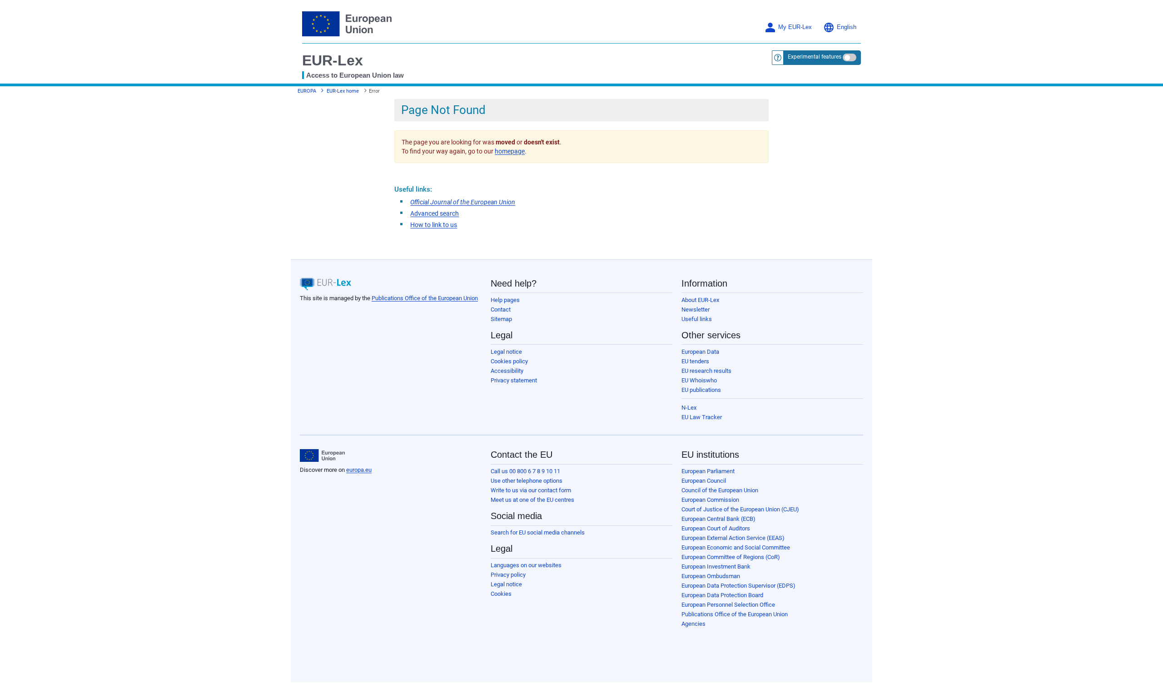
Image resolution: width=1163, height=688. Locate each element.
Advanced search (434, 213)
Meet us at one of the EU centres (532, 499)
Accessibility (507, 370)
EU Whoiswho (699, 380)
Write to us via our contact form (531, 490)
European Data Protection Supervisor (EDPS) (738, 585)
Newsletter (695, 309)
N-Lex (688, 407)
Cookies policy (509, 361)
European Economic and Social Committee (735, 547)
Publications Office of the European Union (425, 298)
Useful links (696, 319)
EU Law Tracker (701, 417)
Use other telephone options (526, 480)
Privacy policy (508, 574)
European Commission (710, 499)
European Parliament (708, 471)
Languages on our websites (526, 565)
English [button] (846, 27)
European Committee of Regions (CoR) (730, 557)
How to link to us (433, 224)
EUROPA (307, 91)
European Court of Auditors (715, 528)
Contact (501, 309)
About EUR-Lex (700, 300)
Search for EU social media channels (538, 532)
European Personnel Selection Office (728, 604)
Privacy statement (514, 380)
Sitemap (501, 319)
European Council (703, 480)
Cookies (501, 593)
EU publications (701, 389)
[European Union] (322, 455)
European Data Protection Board (722, 595)
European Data (700, 351)
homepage (510, 151)
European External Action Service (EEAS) (733, 538)
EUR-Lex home (343, 91)
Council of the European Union (719, 490)
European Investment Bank (715, 566)
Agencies (693, 623)
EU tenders (695, 361)
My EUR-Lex (795, 27)
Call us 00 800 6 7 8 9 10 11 (525, 471)
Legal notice (506, 351)
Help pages (505, 300)
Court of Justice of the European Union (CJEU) (740, 509)
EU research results (706, 370)
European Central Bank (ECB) (718, 518)
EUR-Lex (332, 60)
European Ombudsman (710, 576)
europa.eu (359, 469)
